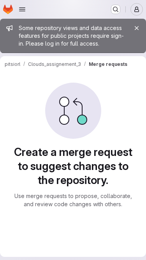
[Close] (136, 28)
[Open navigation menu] (22, 9)
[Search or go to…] (115, 9)
